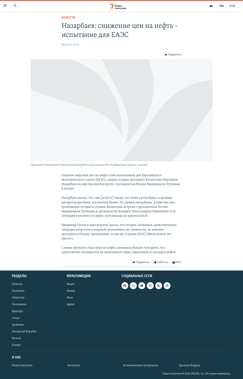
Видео (71, 284)
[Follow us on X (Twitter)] (133, 285)
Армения (18, 324)
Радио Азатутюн (22, 365)
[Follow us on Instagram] (150, 285)
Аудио (70, 304)
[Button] (172, 54)
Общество (18, 297)
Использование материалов (140, 365)
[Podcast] (167, 285)
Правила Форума (189, 365)
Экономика (19, 304)
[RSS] (158, 285)
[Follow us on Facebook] (125, 285)
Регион (16, 338)
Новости (68, 17)
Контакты (74, 365)
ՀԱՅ (232, 6)
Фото (70, 297)
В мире (16, 345)
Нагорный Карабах (24, 331)
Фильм (71, 290)
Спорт (16, 318)
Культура (17, 311)
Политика (18, 290)
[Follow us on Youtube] (141, 285)
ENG (221, 6)
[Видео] (211, 6)
